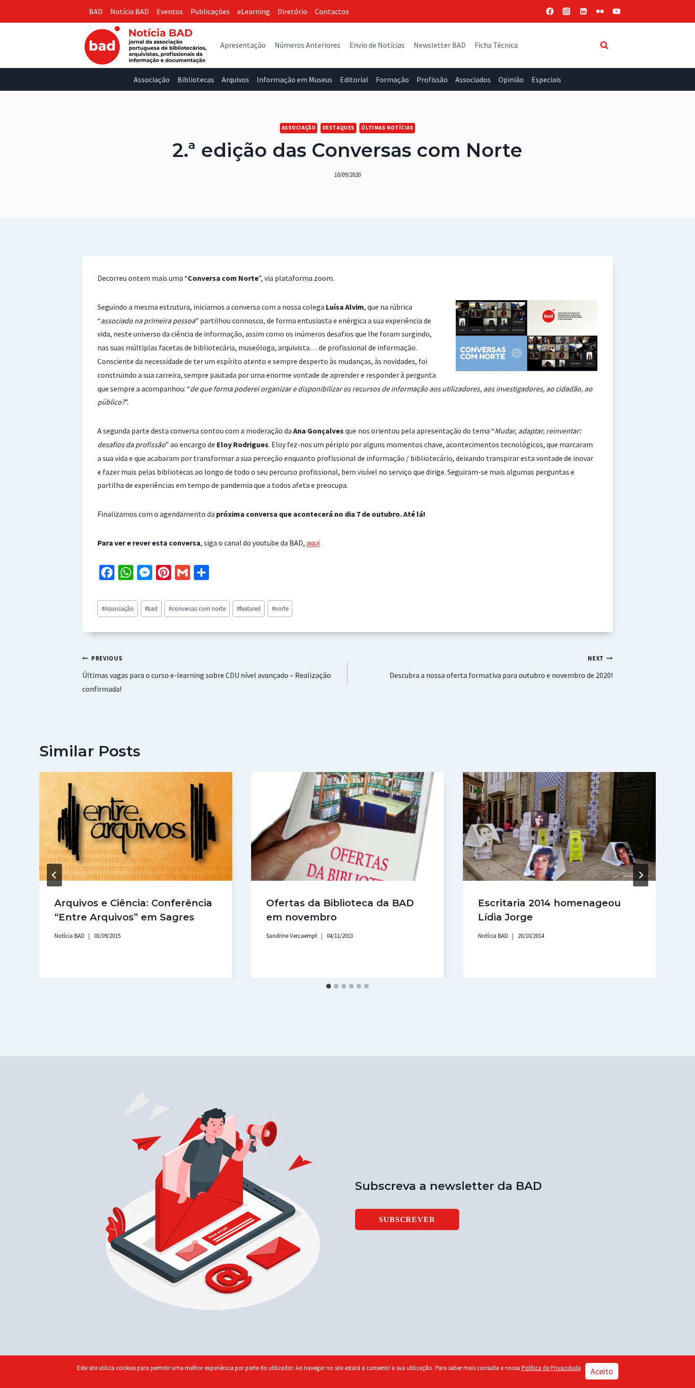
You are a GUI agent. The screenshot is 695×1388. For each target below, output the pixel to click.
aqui (313, 542)
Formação (392, 79)
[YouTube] (616, 11)
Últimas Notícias (387, 127)
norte (280, 608)
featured (249, 608)
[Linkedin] (583, 11)
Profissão (432, 79)
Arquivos (235, 79)
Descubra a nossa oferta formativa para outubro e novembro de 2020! (501, 667)
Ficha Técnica (496, 45)
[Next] (640, 875)
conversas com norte (197, 608)
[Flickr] (600, 11)
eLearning (253, 11)
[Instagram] (566, 11)
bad (151, 608)
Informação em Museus (294, 79)
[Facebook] (549, 11)
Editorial (354, 79)
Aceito (602, 1371)
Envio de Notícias (377, 45)
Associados (473, 79)
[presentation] (135, 826)
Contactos (332, 11)
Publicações (210, 11)
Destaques (338, 127)
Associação (152, 79)
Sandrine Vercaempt (291, 935)
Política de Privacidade (551, 1368)
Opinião (511, 79)
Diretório (292, 11)
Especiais (546, 79)
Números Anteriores (307, 45)
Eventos (169, 11)
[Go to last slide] (54, 875)
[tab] (328, 986)
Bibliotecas (195, 79)
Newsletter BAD (440, 45)
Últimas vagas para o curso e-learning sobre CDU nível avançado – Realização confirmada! (206, 674)
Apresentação (243, 45)
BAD (96, 11)
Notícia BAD (129, 11)
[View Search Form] (604, 44)
